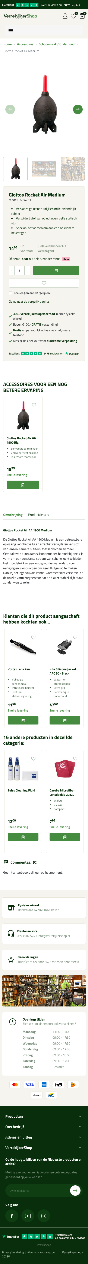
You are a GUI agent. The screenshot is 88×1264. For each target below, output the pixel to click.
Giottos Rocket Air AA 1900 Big (21, 440)
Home (7, 44)
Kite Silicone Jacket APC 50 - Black (63, 671)
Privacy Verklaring (13, 1252)
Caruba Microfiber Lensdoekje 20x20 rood (62, 794)
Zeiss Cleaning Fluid (21, 790)
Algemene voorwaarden (41, 1252)
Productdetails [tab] (38, 514)
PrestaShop (44, 1245)
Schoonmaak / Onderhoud (57, 44)
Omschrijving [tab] (13, 514)
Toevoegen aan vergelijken (32, 293)
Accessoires (25, 44)
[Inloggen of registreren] (65, 16)
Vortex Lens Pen (19, 669)
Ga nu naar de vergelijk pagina (29, 301)
